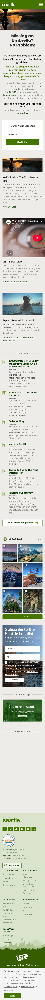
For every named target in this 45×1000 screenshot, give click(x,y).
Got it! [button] (12, 996)
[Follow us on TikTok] (16, 829)
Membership (28, 914)
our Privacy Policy (11, 987)
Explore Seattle (10, 870)
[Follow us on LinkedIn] (34, 829)
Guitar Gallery (16, 421)
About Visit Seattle (8, 930)
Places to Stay (8, 885)
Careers (6, 939)
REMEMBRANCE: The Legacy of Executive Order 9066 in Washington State (23, 364)
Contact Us (14, 865)
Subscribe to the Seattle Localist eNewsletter (18, 339)
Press (25, 911)
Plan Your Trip (30, 870)
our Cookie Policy (28, 987)
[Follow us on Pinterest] (22, 829)
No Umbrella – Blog (8, 905)
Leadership (7, 935)
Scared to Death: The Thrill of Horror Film (23, 471)
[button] (22, 142)
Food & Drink (7, 878)
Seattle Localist (10, 95)
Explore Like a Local (8, 915)
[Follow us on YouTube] (28, 829)
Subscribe (14, 680)
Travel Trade (28, 907)
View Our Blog (9, 207)
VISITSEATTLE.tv (13, 92)
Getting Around (29, 880)
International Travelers (28, 892)
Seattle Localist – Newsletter (10, 921)
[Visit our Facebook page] (4, 829)
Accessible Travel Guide (28, 885)
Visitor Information (28, 876)
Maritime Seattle (17, 444)
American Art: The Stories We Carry (22, 394)
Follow (38, 539)
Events (5, 881)
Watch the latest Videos (14, 281)
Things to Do (8, 874)
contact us (22, 113)
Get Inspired (8, 899)
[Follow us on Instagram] (10, 829)
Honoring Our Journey (20, 493)
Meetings (27, 903)
